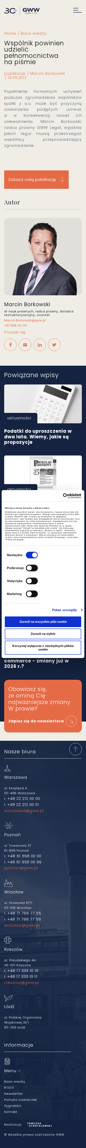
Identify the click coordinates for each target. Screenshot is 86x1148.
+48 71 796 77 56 (24, 919)
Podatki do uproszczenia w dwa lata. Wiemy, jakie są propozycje (43, 403)
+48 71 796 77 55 (24, 913)
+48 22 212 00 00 (24, 798)
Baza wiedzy (34, 33)
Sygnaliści (12, 1106)
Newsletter (13, 1093)
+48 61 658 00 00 (24, 856)
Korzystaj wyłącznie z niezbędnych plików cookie (43, 647)
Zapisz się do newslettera (36, 721)
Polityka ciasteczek (20, 1099)
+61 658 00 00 (15, 325)
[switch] (32, 567)
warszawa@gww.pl (24, 810)
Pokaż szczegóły (64, 610)
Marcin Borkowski (47, 73)
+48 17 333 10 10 (23, 970)
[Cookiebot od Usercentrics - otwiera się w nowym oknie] (63, 496)
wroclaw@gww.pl (22, 925)
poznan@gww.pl (21, 867)
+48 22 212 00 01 (23, 804)
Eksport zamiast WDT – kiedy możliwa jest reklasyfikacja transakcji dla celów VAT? (43, 474)
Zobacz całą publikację (32, 179)
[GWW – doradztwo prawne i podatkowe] (22, 11)
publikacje (14, 73)
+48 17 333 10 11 (22, 976)
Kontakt (10, 1112)
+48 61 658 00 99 (24, 862)
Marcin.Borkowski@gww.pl (25, 320)
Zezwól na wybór (43, 634)
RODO (9, 1087)
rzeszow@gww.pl (21, 982)
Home (10, 33)
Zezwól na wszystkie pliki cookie (43, 621)
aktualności (19, 418)
